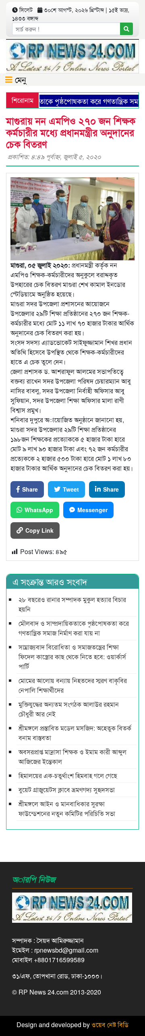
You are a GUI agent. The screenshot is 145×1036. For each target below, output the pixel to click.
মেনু (19, 79)
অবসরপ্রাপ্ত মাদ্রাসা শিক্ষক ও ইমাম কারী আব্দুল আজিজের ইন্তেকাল (72, 756)
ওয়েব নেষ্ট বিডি (109, 1024)
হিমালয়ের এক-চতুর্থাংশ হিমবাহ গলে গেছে (68, 775)
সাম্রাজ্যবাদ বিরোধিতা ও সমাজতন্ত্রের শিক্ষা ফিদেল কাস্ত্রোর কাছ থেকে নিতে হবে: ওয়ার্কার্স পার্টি (72, 656)
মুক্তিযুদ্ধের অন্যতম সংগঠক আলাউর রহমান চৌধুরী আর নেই (69, 709)
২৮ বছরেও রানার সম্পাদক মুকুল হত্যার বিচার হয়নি (72, 604)
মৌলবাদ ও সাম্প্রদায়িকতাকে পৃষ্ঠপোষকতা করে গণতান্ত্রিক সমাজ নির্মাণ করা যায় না (74, 628)
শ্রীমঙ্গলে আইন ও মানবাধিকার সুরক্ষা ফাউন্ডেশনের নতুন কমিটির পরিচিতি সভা (67, 808)
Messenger (92, 510)
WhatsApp (39, 510)
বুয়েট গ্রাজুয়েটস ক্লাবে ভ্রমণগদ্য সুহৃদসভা (67, 789)
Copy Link (39, 530)
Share (30, 489)
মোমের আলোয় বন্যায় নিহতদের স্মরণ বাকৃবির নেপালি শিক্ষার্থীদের (73, 685)
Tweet (71, 489)
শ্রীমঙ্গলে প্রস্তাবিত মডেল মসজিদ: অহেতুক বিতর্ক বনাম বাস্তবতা (75, 732)
